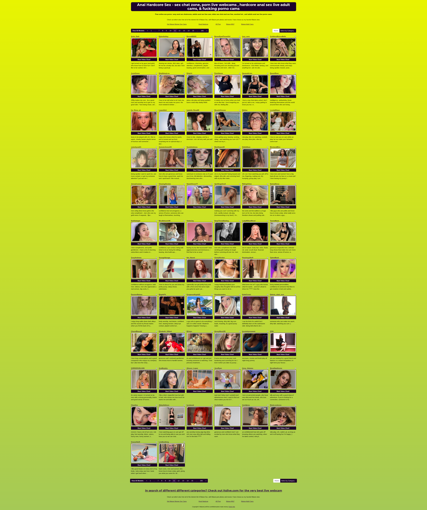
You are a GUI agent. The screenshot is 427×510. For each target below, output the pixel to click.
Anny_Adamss (247, 368)
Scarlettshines (192, 147)
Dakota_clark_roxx (277, 294)
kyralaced (190, 405)
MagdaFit (162, 294)
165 (202, 31)
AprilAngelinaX (220, 184)
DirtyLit (189, 73)
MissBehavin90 (164, 221)
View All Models (138, 31)
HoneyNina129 (219, 331)
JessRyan (218, 368)
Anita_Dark (135, 36)
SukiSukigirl (135, 221)
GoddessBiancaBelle (278, 36)
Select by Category (287, 31)
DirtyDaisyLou (164, 73)
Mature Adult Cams (247, 24)
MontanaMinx (275, 147)
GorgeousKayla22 (193, 294)
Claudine (134, 405)
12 (179, 31)
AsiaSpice (246, 405)
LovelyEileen (275, 110)
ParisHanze (218, 73)
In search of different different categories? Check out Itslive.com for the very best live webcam (213, 490)
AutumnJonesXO (165, 147)
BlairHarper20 (219, 147)
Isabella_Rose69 (193, 110)
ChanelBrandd (136, 331)
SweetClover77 (192, 184)
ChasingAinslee (165, 184)
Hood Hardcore (203, 24)
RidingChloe (247, 184)
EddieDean (246, 147)
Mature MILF (230, 24)
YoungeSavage (164, 257)
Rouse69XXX (191, 36)
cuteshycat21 (136, 147)
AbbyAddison (164, 405)
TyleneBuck (274, 257)
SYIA (272, 331)
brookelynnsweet (248, 331)
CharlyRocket (219, 257)
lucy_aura (246, 36)
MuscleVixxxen (220, 110)
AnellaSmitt (218, 405)
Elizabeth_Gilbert (165, 331)
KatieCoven (246, 294)
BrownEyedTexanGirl (222, 36)
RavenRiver (274, 73)
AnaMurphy (163, 368)
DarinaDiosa (274, 184)
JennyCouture (136, 184)
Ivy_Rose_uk (136, 110)
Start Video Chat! (144, 59)
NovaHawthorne (276, 368)
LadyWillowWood (248, 221)
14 (188, 31)
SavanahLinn (247, 73)
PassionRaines (136, 294)
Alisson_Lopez (192, 368)
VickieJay (190, 221)
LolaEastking (164, 442)
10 (170, 31)
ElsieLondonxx (275, 405)
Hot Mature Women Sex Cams (177, 24)
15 (193, 31)
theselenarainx (220, 294)
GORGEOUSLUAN (137, 368)
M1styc (189, 331)
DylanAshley (163, 36)
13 (184, 31)
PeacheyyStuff (247, 257)
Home (276, 31)
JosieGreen (135, 73)
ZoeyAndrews (136, 257)
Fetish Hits (232, 507)
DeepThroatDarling (221, 221)
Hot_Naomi (191, 257)
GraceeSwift (135, 442)
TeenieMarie (274, 221)
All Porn (218, 24)
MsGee (244, 110)
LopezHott (163, 110)
